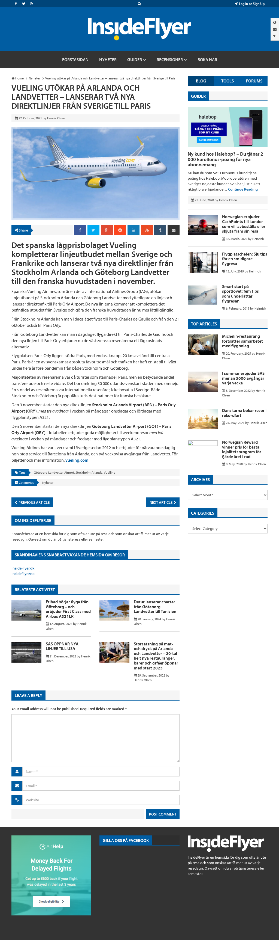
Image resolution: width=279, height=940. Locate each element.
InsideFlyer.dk (22, 568)
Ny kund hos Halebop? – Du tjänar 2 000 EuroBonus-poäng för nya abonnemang (225, 159)
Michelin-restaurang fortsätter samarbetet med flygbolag (242, 340)
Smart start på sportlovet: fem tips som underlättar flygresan (240, 294)
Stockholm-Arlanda (88, 472)
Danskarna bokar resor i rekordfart (244, 413)
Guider (198, 96)
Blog (201, 81)
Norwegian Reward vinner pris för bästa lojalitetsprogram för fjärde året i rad (241, 449)
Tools (227, 81)
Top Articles (204, 324)
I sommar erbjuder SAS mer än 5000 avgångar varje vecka (243, 378)
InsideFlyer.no (23, 573)
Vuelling (110, 472)
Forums (254, 81)
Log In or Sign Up (251, 3)
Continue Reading (243, 189)
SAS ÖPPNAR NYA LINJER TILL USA (62, 646)
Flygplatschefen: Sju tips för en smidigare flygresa (244, 258)
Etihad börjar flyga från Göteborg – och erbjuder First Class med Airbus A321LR (68, 609)
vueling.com (77, 460)
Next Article (161, 502)
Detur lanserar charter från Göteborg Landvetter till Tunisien (155, 606)
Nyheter (47, 483)
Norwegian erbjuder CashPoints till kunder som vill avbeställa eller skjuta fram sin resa (243, 224)
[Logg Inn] (274, 35)
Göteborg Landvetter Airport (54, 472)
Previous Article (34, 502)
